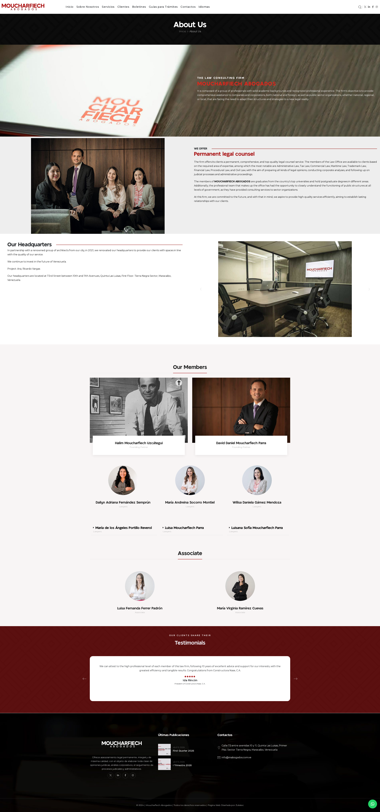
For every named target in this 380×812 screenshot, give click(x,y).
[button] (201, 289)
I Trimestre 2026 (182, 765)
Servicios (108, 6)
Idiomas (204, 6)
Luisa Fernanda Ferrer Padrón (139, 608)
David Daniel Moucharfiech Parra (241, 443)
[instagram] (377, 7)
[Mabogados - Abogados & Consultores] (29, 7)
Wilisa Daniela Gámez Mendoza (257, 502)
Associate (140, 612)
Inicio (69, 6)
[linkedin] (369, 7)
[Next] (295, 678)
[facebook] (373, 7)
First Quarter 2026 (183, 751)
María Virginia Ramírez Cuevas (240, 608)
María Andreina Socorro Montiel (190, 502)
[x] (365, 7)
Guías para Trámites (163, 6)
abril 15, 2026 (179, 747)
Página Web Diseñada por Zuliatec (226, 805)
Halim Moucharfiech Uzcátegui (139, 443)
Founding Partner (139, 447)
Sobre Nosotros (87, 6)
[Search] (359, 6)
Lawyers (123, 506)
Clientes (123, 6)
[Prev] (84, 678)
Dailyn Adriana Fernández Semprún (123, 502)
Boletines (139, 6)
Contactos (187, 6)
